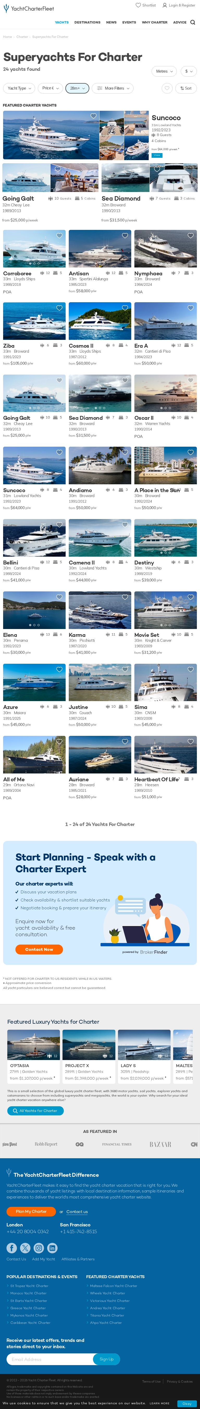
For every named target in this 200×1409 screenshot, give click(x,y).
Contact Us (16, 1259)
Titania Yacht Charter (107, 1315)
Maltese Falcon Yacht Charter (113, 1286)
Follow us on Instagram (39, 1248)
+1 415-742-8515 (78, 1231)
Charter (22, 37)
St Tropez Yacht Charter (29, 1286)
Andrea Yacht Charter (107, 1308)
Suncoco (166, 117)
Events (129, 22)
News (111, 22)
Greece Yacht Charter (28, 1308)
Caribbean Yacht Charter (30, 1322)
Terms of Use (151, 1381)
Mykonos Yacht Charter (29, 1315)
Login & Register (182, 5)
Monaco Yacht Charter (28, 1293)
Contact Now (39, 949)
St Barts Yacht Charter (28, 1301)
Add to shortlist (93, 116)
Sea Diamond (121, 198)
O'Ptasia (19, 1065)
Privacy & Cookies (180, 1381)
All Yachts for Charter (38, 1110)
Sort (188, 88)
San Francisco (75, 1225)
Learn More (160, 1403)
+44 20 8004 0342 (28, 1231)
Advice (179, 22)
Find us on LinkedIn (52, 1248)
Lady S (128, 1065)
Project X (77, 1065)
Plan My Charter (31, 1211)
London (15, 1225)
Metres (162, 71)
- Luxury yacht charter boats (29, 9)
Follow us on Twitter (25, 1248)
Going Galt (18, 198)
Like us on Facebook (12, 1248)
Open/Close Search (192, 22)
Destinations (87, 22)
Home (7, 37)
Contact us (77, 1211)
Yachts (62, 22)
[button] (58, 248)
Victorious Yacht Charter (109, 1301)
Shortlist (149, 5)
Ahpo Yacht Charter (106, 1322)
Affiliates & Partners (78, 1259)
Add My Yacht (43, 1259)
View (157, 155)
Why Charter (155, 22)
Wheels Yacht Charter (107, 1293)
